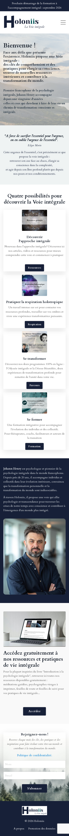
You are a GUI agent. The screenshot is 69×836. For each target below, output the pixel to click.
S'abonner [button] (34, 788)
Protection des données (41, 828)
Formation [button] (34, 446)
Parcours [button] (34, 385)
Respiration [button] (34, 324)
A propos (19, 828)
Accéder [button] (34, 711)
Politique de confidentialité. (34, 755)
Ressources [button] (34, 267)
